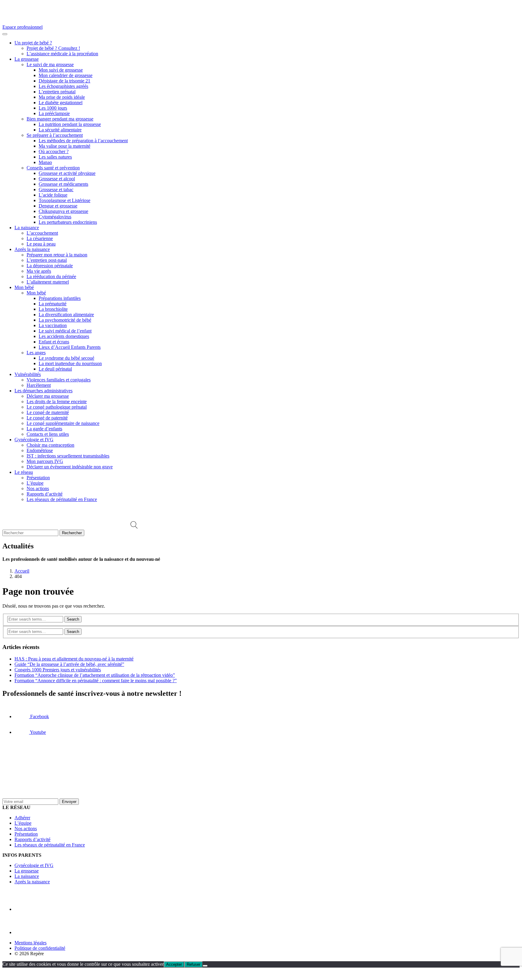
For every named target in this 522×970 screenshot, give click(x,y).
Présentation (38, 477)
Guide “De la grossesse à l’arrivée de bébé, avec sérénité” (69, 664)
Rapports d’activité (45, 493)
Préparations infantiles (60, 298)
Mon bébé (24, 287)
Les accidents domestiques (64, 336)
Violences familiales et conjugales (59, 379)
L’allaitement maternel (48, 281)
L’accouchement (42, 233)
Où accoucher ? (54, 151)
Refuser (193, 964)
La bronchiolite (53, 309)
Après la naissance (32, 249)
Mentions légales (30, 942)
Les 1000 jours (53, 108)
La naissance (26, 227)
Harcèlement (39, 385)
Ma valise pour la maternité (64, 146)
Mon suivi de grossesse (61, 69)
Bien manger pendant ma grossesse (60, 118)
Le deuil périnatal (55, 368)
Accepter (174, 964)
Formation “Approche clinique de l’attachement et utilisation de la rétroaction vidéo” (94, 675)
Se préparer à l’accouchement (55, 135)
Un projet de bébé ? (33, 42)
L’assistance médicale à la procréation (62, 53)
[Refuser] (205, 966)
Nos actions (38, 488)
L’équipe (35, 483)
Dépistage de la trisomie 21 (64, 80)
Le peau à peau (41, 243)
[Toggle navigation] (4, 34)
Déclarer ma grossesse (48, 396)
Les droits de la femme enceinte (57, 401)
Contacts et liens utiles (48, 434)
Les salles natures (55, 156)
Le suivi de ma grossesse (50, 64)
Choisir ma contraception (50, 445)
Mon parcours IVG (45, 461)
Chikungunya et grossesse (63, 211)
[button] (133, 526)
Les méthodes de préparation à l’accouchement (83, 140)
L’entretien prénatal (57, 91)
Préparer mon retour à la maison (57, 254)
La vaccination (53, 325)
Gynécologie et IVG (33, 439)
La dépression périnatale (50, 265)
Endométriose (40, 450)
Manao (45, 162)
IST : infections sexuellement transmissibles (68, 455)
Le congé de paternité (47, 417)
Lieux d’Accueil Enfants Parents (70, 347)
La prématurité (52, 303)
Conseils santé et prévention (53, 167)
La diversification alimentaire (66, 314)
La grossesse (26, 59)
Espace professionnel (22, 27)
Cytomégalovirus (55, 216)
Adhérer (22, 817)
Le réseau (23, 472)
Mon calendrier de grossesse (65, 75)
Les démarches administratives (43, 390)
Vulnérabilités (27, 374)
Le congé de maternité (48, 412)
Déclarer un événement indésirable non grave (70, 466)
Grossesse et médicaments (63, 184)
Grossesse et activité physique (67, 173)
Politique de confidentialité (39, 948)
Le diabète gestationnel (60, 102)
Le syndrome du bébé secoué (66, 358)
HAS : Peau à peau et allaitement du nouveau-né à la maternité (74, 658)
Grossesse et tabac (56, 189)
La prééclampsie (54, 113)
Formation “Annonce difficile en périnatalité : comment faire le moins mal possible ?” (95, 680)
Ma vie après (39, 271)
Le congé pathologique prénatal (57, 407)
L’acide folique (53, 195)
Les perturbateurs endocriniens (68, 222)
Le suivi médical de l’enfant (65, 330)
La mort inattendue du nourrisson (70, 363)
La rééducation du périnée (51, 276)
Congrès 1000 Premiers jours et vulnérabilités (57, 669)
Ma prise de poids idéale (62, 97)
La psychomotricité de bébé (65, 320)
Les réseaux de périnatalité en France (62, 499)
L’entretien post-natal (47, 260)
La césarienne (40, 238)
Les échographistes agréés (63, 86)
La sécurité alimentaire (60, 129)
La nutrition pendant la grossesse (70, 124)
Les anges (36, 352)
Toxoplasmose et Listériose (64, 200)
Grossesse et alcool (57, 178)
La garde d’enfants (44, 428)
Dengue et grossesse (58, 205)
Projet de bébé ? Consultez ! (53, 48)
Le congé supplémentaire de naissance (63, 423)
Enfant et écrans (54, 341)
